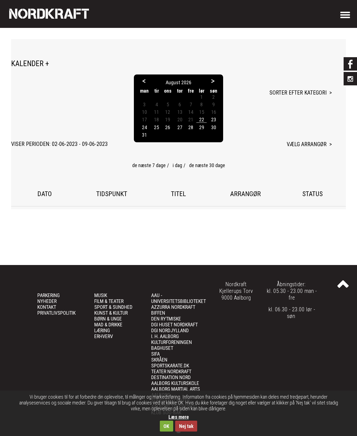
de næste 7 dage (149, 165)
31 (144, 135)
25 (156, 127)
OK (166, 426)
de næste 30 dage (207, 165)
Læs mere (178, 417)
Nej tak (186, 426)
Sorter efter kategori (298, 92)
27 (179, 127)
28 (190, 127)
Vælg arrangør (307, 144)
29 (201, 127)
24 (144, 127)
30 (213, 127)
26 (167, 127)
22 (201, 119)
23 (213, 119)
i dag (177, 165)
